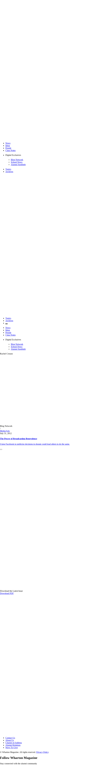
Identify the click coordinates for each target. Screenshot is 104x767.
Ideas (7, 145)
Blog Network (17, 160)
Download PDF (7, 593)
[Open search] (6, 323)
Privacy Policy (42, 752)
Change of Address (13, 743)
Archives (9, 171)
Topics (8, 169)
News (7, 143)
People (8, 148)
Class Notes (10, 150)
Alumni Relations (12, 745)
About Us (9, 740)
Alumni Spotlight (18, 164)
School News (16, 162)
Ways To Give (11, 747)
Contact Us (10, 738)
